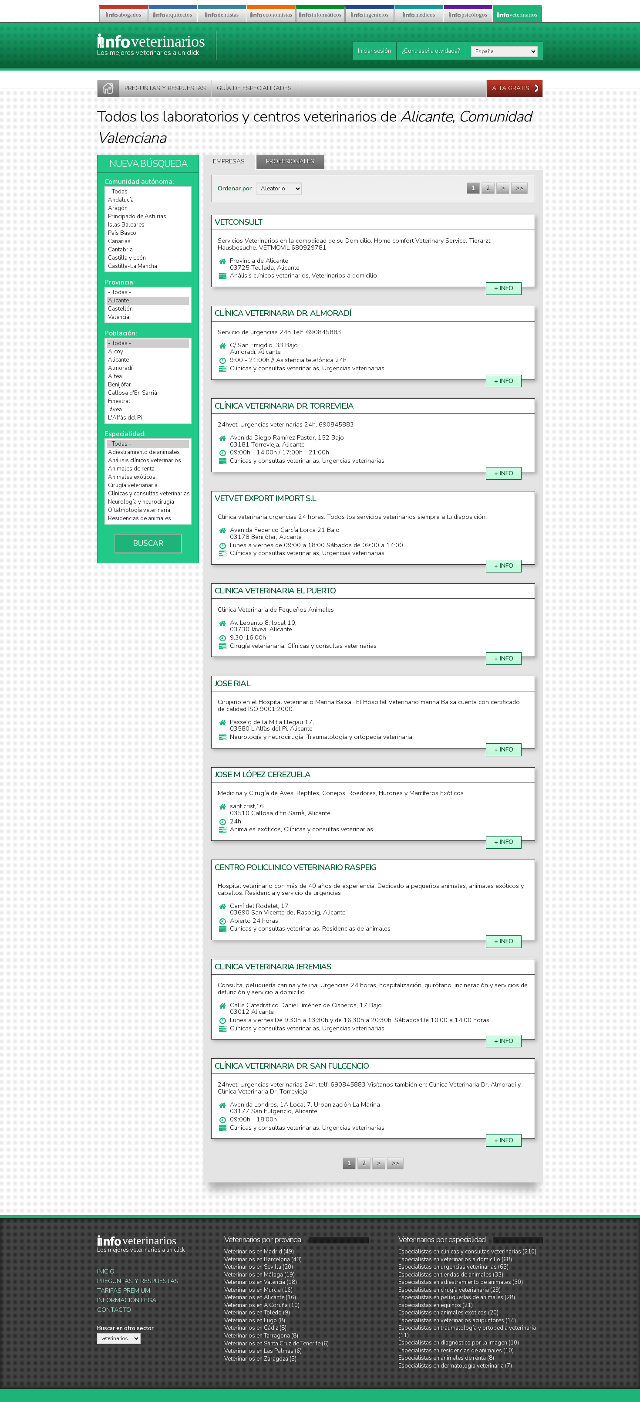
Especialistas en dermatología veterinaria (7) (455, 1366)
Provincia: (119, 282)
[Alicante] (148, 301)
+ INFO (503, 288)
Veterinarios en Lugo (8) (254, 1320)
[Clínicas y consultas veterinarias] (148, 494)
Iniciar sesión (374, 51)
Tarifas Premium (123, 1291)
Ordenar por (235, 188)
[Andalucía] (148, 200)
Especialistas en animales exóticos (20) (448, 1313)
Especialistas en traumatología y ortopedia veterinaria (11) (467, 1331)
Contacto (114, 1310)
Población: (120, 333)
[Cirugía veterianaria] (148, 485)
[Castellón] (148, 309)
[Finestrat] (148, 401)
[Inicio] (108, 88)
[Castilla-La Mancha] (148, 266)
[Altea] (148, 377)
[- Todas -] (148, 192)
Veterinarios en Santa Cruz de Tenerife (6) (276, 1344)
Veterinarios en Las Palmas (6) (263, 1351)
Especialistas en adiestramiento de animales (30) (460, 1282)
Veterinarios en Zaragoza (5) (260, 1359)
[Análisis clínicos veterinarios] (148, 461)
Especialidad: (124, 433)
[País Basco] (148, 233)
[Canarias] (148, 241)
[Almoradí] (148, 368)
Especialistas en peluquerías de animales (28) (456, 1297)
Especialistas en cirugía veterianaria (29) (449, 1290)
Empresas (229, 161)
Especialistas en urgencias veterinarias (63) (453, 1267)
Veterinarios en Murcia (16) (258, 1290)
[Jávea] (148, 410)
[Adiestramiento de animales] (148, 452)
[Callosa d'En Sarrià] (148, 393)
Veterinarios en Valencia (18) (260, 1282)
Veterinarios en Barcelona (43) (263, 1259)
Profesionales (290, 161)
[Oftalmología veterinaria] (148, 510)
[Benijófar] (148, 385)
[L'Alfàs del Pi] (148, 418)
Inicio (106, 1271)
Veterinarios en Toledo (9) (257, 1313)
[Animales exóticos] (148, 477)
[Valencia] (148, 317)
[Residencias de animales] (148, 519)
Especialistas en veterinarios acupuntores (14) (457, 1320)
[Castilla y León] (148, 258)
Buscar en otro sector (125, 1328)
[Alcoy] (148, 352)
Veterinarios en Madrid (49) (259, 1252)
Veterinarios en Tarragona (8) (261, 1336)
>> (519, 188)
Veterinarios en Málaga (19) (259, 1275)
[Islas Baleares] (148, 225)
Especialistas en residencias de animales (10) (456, 1351)
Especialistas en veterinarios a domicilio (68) (455, 1259)
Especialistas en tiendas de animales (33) (450, 1275)
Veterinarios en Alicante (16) (260, 1297)
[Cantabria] (148, 250)
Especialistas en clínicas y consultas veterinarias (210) (467, 1252)
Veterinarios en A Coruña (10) (262, 1305)
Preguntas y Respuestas (138, 1281)
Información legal (128, 1300)
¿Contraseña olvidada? (431, 51)
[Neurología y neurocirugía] (148, 502)
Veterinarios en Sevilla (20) (258, 1267)
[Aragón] (148, 208)
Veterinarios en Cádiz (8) (255, 1328)
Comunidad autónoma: (139, 181)
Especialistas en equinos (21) (435, 1305)
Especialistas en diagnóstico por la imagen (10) (458, 1343)
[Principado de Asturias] (148, 217)
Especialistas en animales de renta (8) (446, 1358)
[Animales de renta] (148, 469)
